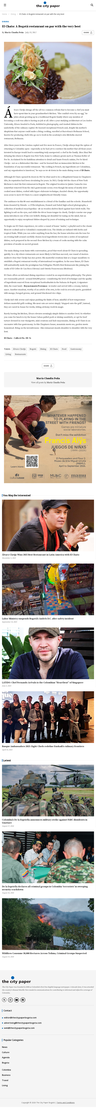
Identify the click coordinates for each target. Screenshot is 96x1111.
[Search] (92, 5)
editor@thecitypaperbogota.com (20, 1017)
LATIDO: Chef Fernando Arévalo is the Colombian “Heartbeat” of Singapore (42, 682)
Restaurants (20, 354)
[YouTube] (16, 1000)
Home (4, 14)
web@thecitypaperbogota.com (19, 1028)
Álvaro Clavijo (19, 349)
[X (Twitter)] (4, 1000)
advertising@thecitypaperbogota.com (23, 1022)
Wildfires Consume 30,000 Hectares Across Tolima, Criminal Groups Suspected (44, 953)
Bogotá (33, 349)
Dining (13, 14)
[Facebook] (22, 1000)
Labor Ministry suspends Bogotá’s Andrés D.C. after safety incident (38, 618)
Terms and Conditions (66, 1102)
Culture (5, 1052)
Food (64, 349)
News (4, 1047)
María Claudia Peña (14, 32)
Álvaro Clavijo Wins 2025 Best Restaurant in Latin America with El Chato (40, 554)
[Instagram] (10, 1000)
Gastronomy (76, 349)
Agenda (6, 1057)
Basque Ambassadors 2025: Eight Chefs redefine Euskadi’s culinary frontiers (43, 746)
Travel (5, 1080)
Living (8, 354)
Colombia (6, 1069)
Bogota (5, 1062)
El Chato (54, 349)
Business (6, 1075)
